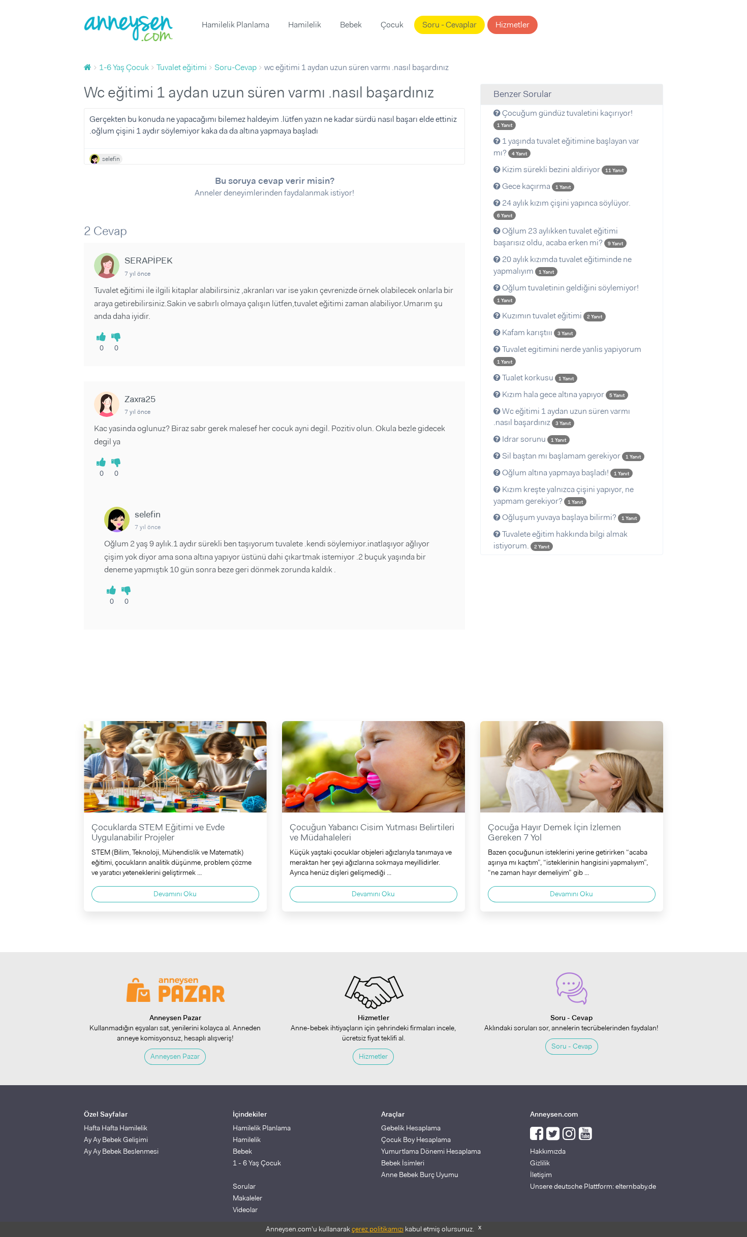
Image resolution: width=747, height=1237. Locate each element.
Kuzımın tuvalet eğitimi (551, 315)
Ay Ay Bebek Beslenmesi (121, 1151)
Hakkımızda (548, 1151)
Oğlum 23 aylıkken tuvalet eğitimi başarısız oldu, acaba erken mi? (558, 236)
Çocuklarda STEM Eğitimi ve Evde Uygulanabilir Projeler (158, 832)
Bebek (351, 24)
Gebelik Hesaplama (411, 1127)
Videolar (245, 1209)
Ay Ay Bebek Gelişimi (116, 1139)
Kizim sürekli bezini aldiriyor (562, 169)
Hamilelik (304, 24)
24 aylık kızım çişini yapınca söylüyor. (564, 208)
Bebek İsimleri (402, 1162)
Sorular (244, 1186)
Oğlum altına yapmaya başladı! (565, 472)
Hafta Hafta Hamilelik (115, 1127)
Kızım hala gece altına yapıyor (563, 394)
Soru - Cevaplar (449, 24)
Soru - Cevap (571, 1046)
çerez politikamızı (377, 1228)
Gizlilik (540, 1162)
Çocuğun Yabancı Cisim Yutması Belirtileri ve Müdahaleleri (372, 832)
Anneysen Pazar (175, 1056)
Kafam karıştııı (537, 332)
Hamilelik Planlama (235, 24)
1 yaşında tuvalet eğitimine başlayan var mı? (566, 147)
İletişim (541, 1174)
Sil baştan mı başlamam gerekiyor (571, 455)
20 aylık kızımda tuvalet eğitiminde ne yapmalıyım (562, 265)
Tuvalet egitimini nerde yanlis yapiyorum (569, 354)
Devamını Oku (175, 893)
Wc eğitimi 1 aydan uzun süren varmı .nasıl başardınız (561, 417)
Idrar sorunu (533, 439)
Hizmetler (512, 24)
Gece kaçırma (536, 186)
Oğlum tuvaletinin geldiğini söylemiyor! (568, 293)
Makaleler (247, 1197)
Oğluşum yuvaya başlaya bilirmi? (569, 517)
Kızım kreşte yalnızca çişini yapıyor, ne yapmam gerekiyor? (563, 495)
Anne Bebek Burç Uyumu (419, 1174)
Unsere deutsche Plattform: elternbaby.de (593, 1186)
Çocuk (392, 24)
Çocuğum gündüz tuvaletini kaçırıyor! (565, 118)
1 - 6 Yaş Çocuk (257, 1162)
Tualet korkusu (537, 377)
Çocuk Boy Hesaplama (416, 1139)
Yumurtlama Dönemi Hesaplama (431, 1151)
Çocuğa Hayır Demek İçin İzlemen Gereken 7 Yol (554, 832)
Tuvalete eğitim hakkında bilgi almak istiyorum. (560, 540)
